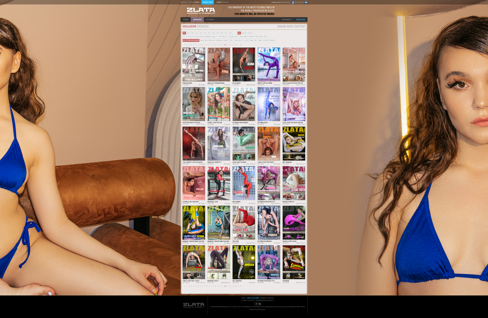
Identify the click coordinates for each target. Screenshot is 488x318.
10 (225, 45)
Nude (260, 40)
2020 (213, 33)
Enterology (223, 37)
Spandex (272, 40)
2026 (188, 33)
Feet (231, 40)
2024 (196, 33)
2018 (221, 33)
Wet (256, 40)
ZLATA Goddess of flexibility (201, 11)
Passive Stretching (256, 37)
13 (240, 45)
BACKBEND (207, 37)
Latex (247, 40)
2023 (200, 33)
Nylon (265, 40)
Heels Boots (238, 40)
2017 (225, 33)
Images (244, 33)
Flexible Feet (233, 37)
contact (251, 300)
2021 (209, 33)
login (196, 2)
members (286, 20)
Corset (226, 40)
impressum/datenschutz (265, 300)
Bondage (219, 40)
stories (210, 20)
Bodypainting (210, 40)
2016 (230, 33)
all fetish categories (191, 40)
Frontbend (243, 37)
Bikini (202, 40)
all (184, 33)
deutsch (225, 2)
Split (265, 37)
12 (235, 45)
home (185, 20)
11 (230, 45)
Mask (251, 40)
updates (197, 20)
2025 (192, 33)
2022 (205, 33)
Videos (250, 33)
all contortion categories (193, 37)
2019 (217, 33)
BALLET (214, 37)
